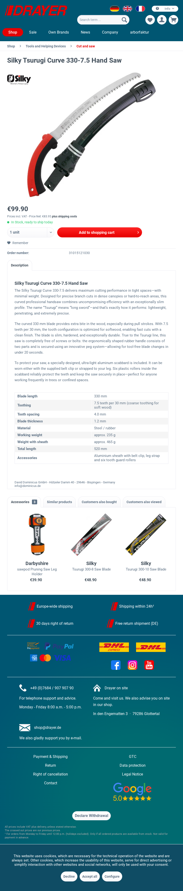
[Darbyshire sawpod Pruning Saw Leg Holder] (37, 534)
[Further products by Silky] (19, 79)
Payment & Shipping (50, 756)
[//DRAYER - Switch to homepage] (36, 13)
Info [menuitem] (167, 8)
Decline (69, 876)
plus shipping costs (64, 216)
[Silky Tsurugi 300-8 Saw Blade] (91, 534)
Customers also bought (99, 502)
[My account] (162, 20)
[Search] (124, 20)
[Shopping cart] (173, 20)
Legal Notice (132, 774)
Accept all (89, 876)
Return (50, 765)
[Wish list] (150, 20)
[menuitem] (103, 20)
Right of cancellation (50, 774)
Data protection (133, 765)
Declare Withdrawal (91, 815)
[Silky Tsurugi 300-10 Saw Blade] (146, 534)
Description (19, 265)
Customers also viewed (144, 502)
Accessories (23, 502)
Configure (112, 876)
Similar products (59, 502)
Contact (50, 783)
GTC (132, 756)
